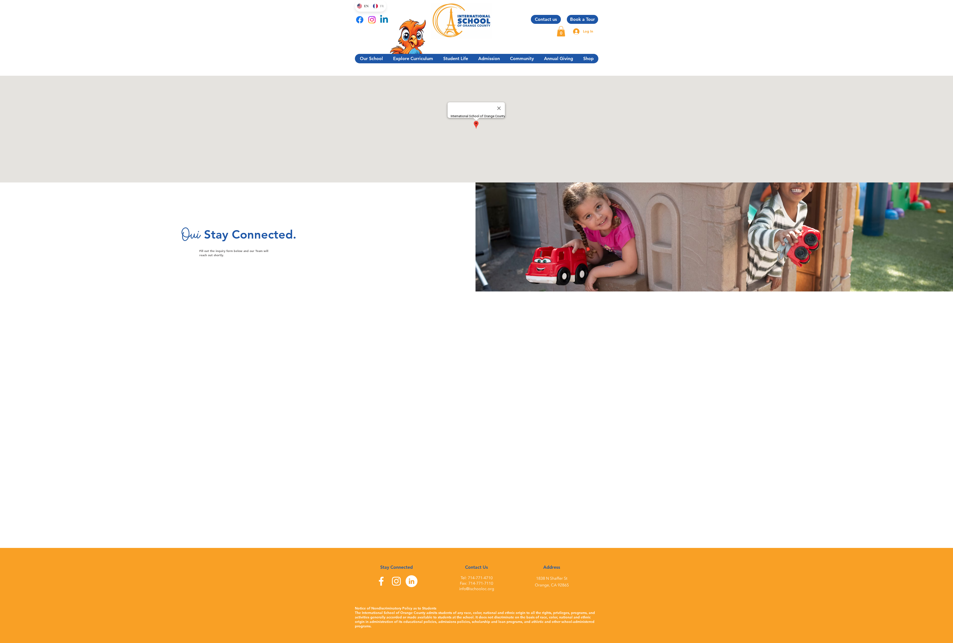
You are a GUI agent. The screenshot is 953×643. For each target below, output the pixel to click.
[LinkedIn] (411, 581)
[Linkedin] (384, 20)
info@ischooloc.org (476, 589)
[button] (561, 31)
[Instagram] (372, 20)
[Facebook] (360, 20)
